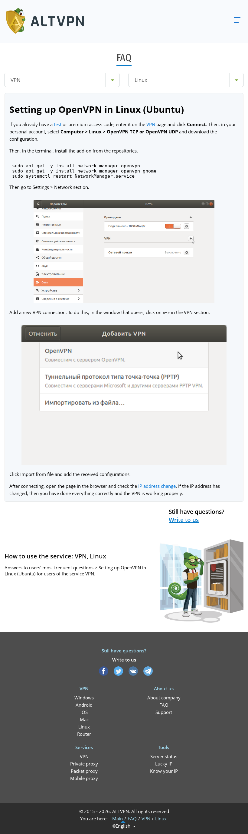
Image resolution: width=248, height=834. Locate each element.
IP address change (157, 486)
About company (164, 698)
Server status (163, 756)
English (123, 826)
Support (163, 712)
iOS (84, 712)
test (57, 124)
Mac (84, 719)
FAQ (163, 705)
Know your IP (164, 771)
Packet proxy (84, 771)
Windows (84, 698)
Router (84, 734)
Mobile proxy (84, 778)
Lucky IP (163, 764)
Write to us (184, 520)
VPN (150, 124)
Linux (84, 727)
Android (84, 705)
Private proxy (84, 764)
